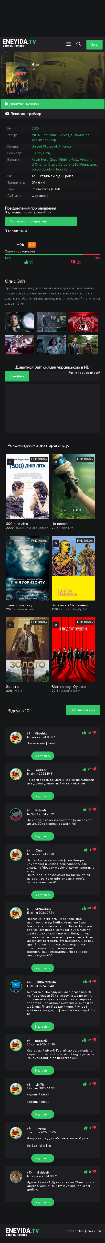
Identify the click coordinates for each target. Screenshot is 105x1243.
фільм (36, 135)
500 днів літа (17, 523)
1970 (55, 609)
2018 (55, 528)
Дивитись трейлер (25, 113)
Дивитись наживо (23, 104)
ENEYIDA (19, 42)
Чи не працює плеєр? (84, 372)
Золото (12, 686)
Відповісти (43, 756)
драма (37, 140)
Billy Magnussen (84, 164)
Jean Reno (63, 169)
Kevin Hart (40, 159)
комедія (66, 135)
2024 (36, 128)
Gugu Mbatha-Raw (64, 159)
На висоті (60, 523)
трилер (50, 140)
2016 (9, 690)
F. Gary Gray (41, 153)
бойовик (50, 135)
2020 (9, 609)
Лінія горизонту (19, 605)
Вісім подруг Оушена (69, 686)
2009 (10, 528)
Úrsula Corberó (59, 164)
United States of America (51, 146)
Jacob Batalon (43, 169)
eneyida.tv (74, 1231)
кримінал (82, 135)
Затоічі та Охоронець (70, 605)
